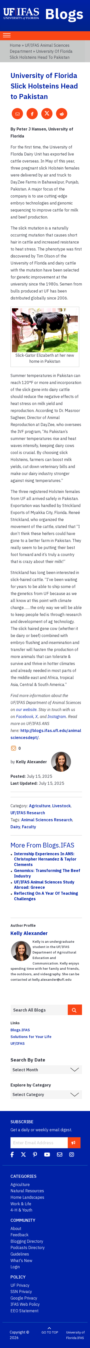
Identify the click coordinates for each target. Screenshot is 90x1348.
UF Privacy (20, 1285)
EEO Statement (24, 1310)
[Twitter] (23, 1155)
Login (15, 1266)
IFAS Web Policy (25, 1304)
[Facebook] (12, 1155)
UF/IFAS (17, 1043)
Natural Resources (27, 1190)
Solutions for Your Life (31, 1036)
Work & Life (20, 1203)
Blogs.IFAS (20, 1029)
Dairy (15, 826)
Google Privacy (23, 1298)
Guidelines (19, 1254)
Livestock (61, 805)
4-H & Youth (21, 1210)
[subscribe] (73, 1142)
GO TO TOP (50, 1332)
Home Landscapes (27, 1197)
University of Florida (75, 1335)
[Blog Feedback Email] (59, 1155)
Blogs (64, 13)
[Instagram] (71, 1155)
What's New (21, 1260)
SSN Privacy (21, 1291)
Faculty (29, 826)
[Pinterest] (35, 1155)
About (15, 1228)
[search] (75, 1009)
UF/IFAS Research (27, 812)
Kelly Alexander (29, 933)
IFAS (80, 1338)
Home (15, 45)
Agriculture (39, 805)
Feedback (19, 1234)
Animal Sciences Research (46, 819)
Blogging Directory (26, 1241)
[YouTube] (47, 1155)
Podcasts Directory (27, 1247)
